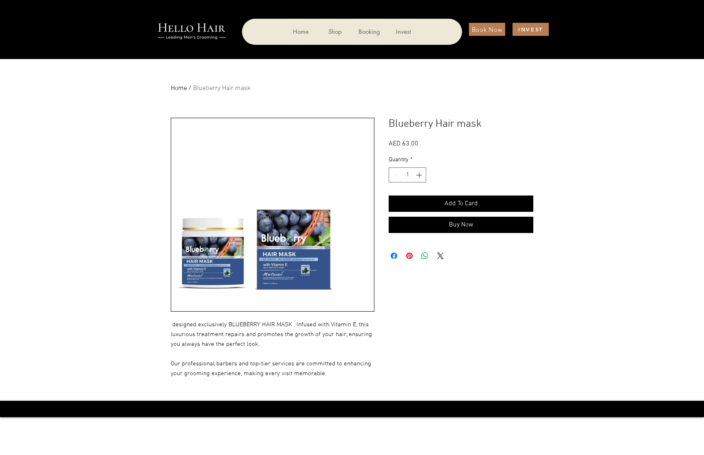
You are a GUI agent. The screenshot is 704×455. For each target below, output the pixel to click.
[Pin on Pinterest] (409, 256)
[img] (192, 40)
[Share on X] (440, 256)
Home (179, 88)
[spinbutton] (407, 175)
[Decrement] (395, 175)
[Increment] (420, 175)
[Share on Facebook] (394, 256)
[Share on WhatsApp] (425, 256)
